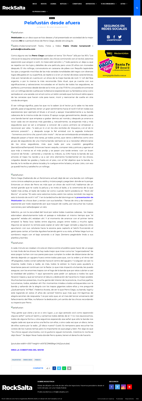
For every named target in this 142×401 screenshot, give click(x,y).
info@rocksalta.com (61, 392)
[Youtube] (129, 386)
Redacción (42, 27)
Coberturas (77, 4)
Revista (43, 4)
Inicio (35, 4)
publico (37, 360)
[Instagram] (123, 386)
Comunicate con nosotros (106, 399)
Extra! (123, 4)
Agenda (53, 4)
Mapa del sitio (129, 399)
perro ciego (27, 360)
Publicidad (119, 399)
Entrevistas (90, 4)
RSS (137, 399)
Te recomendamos (108, 4)
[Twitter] (117, 386)
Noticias (63, 4)
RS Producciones (39, 12)
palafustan (16, 360)
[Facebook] (111, 386)
